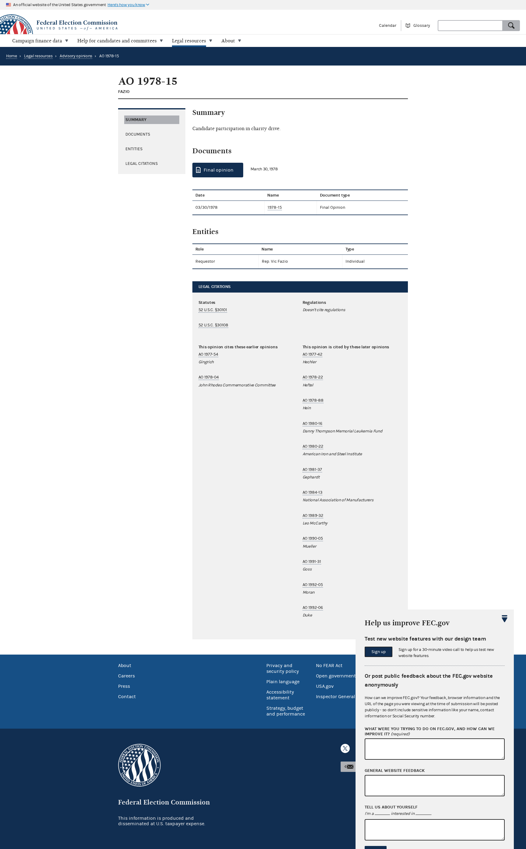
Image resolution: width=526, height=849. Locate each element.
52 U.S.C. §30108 (213, 325)
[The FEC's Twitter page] (345, 748)
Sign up (378, 651)
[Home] (131, 25)
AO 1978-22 (313, 377)
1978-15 (275, 207)
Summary (135, 119)
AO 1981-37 (312, 469)
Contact (127, 696)
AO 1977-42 (312, 354)
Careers (126, 676)
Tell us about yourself (391, 807)
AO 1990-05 (313, 538)
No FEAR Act (329, 665)
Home (11, 56)
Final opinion (218, 170)
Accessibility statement (280, 695)
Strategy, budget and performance (285, 711)
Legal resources (38, 56)
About (124, 665)
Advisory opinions (76, 56)
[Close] (505, 619)
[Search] (511, 25)
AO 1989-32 (313, 515)
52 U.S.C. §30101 (212, 309)
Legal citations (141, 163)
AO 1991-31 (312, 561)
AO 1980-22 (313, 446)
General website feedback (395, 770)
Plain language (283, 681)
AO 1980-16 (312, 423)
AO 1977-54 (208, 354)
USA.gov (325, 686)
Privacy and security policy (282, 668)
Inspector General (335, 696)
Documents (137, 134)
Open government (336, 676)
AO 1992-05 (313, 584)
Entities (133, 149)
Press (124, 686)
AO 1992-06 (313, 607)
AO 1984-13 (312, 492)
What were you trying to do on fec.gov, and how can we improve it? (430, 731)
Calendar (387, 25)
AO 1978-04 (208, 377)
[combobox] (470, 25)
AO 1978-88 (313, 400)
